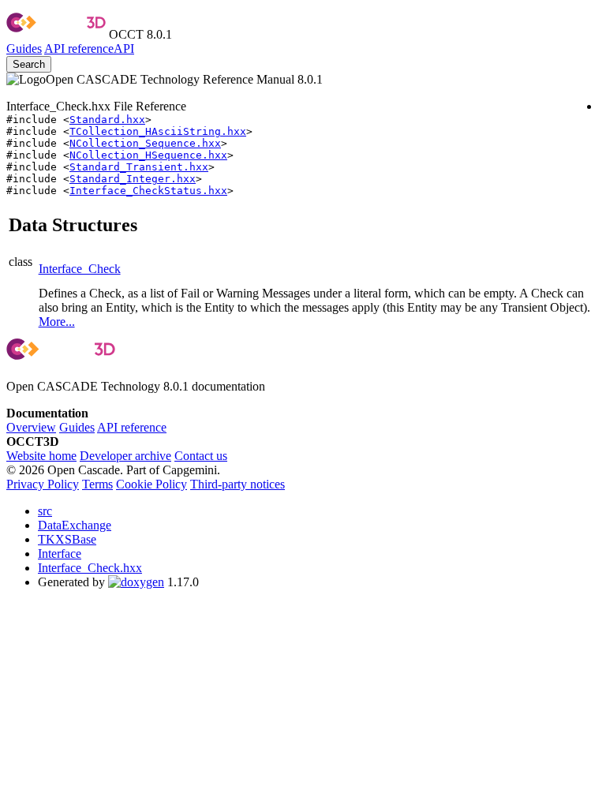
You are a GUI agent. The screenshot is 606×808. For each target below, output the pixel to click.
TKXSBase (67, 539)
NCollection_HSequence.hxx (148, 155)
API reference (131, 427)
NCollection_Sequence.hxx (145, 143)
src (45, 511)
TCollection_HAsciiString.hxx (157, 131)
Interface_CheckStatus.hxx (148, 190)
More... (57, 321)
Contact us (200, 455)
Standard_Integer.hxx (132, 179)
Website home (41, 455)
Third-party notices (237, 484)
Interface (59, 553)
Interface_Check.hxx (90, 567)
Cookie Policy (151, 484)
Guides (24, 48)
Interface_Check (80, 268)
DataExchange (74, 525)
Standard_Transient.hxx (138, 167)
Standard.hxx (107, 119)
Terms (97, 484)
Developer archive (125, 455)
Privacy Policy (42, 484)
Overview (31, 427)
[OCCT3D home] (56, 34)
